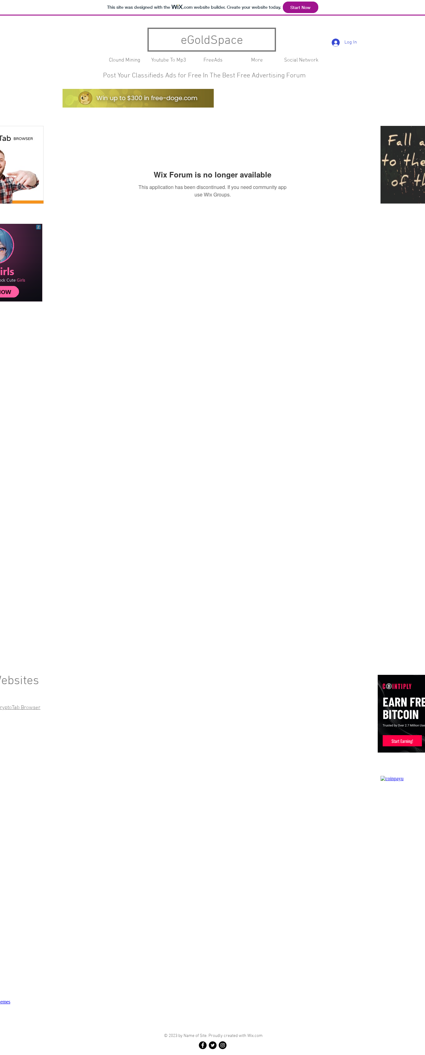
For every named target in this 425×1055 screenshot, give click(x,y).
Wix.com (255, 1036)
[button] (257, 60)
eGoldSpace (212, 40)
